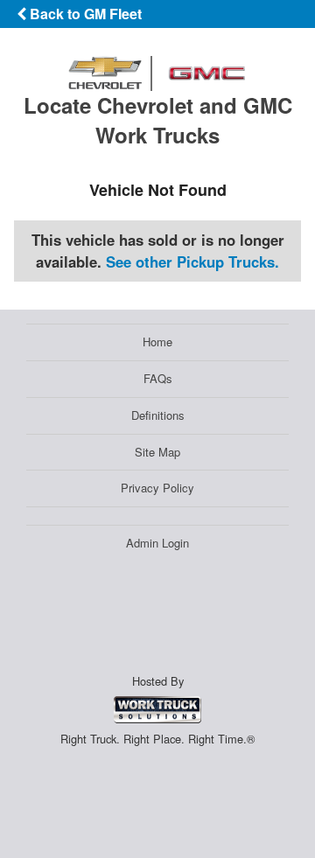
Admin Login (157, 542)
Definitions (158, 415)
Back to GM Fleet (84, 13)
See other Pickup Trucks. (192, 261)
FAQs (158, 378)
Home (157, 341)
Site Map (157, 451)
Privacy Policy (157, 487)
